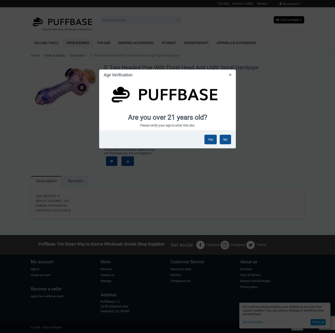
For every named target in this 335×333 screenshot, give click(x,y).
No (225, 139)
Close (230, 75)
